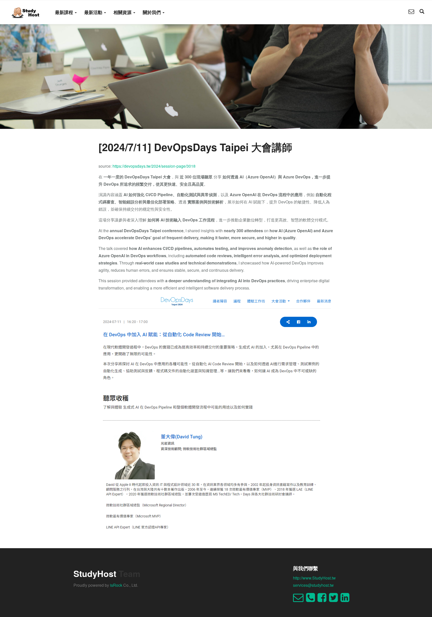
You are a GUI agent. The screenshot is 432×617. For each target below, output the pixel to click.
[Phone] (312, 599)
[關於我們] (411, 12)
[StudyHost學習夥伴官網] (25, 12)
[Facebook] (323, 599)
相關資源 (123, 12)
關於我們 (152, 12)
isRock (116, 585)
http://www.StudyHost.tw (314, 578)
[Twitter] (334, 599)
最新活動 (94, 12)
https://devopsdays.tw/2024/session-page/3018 (154, 166)
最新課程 (64, 12)
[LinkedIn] (346, 599)
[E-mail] (299, 599)
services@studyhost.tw (313, 585)
